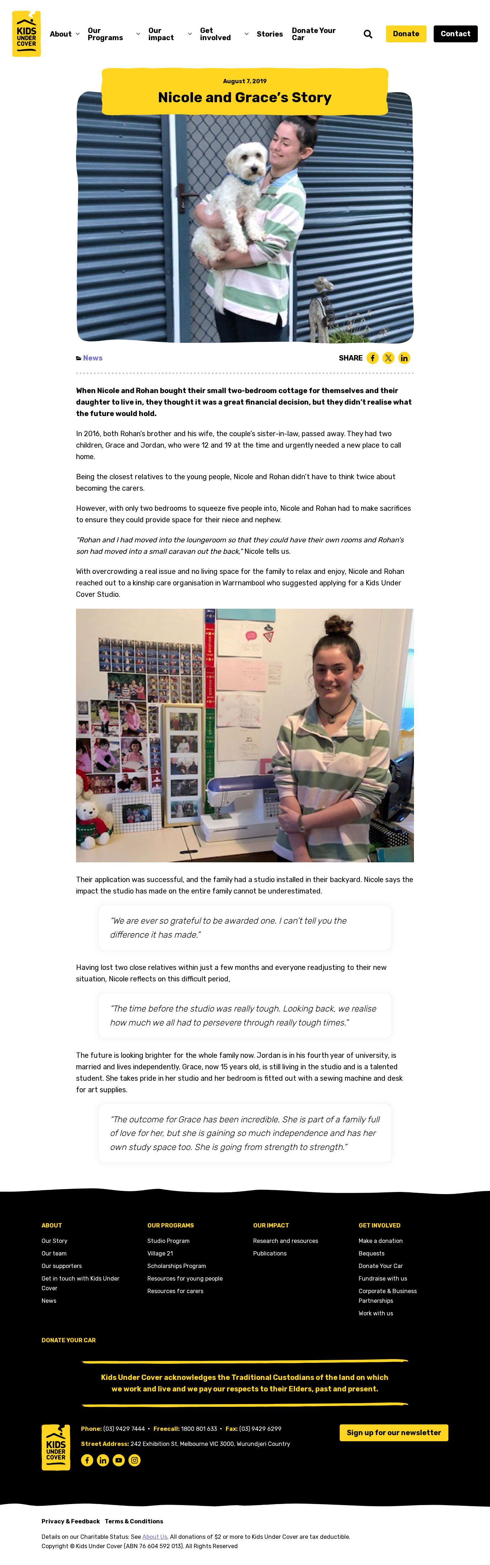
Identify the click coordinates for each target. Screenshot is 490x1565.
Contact (456, 33)
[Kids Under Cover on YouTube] (119, 1460)
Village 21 (160, 1253)
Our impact (161, 34)
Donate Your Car (314, 34)
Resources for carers (175, 1291)
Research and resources (285, 1241)
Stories (270, 34)
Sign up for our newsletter (394, 1432)
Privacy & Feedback (71, 1521)
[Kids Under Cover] (26, 34)
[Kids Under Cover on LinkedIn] (103, 1460)
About (61, 34)
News (93, 358)
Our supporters (62, 1266)
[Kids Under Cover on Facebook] (87, 1460)
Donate (406, 33)
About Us (154, 1536)
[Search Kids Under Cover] (368, 34)
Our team (54, 1253)
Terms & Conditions (134, 1521)
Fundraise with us (383, 1278)
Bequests (372, 1253)
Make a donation (381, 1241)
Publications (270, 1253)
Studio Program (168, 1241)
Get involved (215, 34)
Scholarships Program (176, 1266)
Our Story (54, 1241)
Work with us (376, 1313)
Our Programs (105, 34)
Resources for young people (185, 1278)
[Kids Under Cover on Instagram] (134, 1460)
